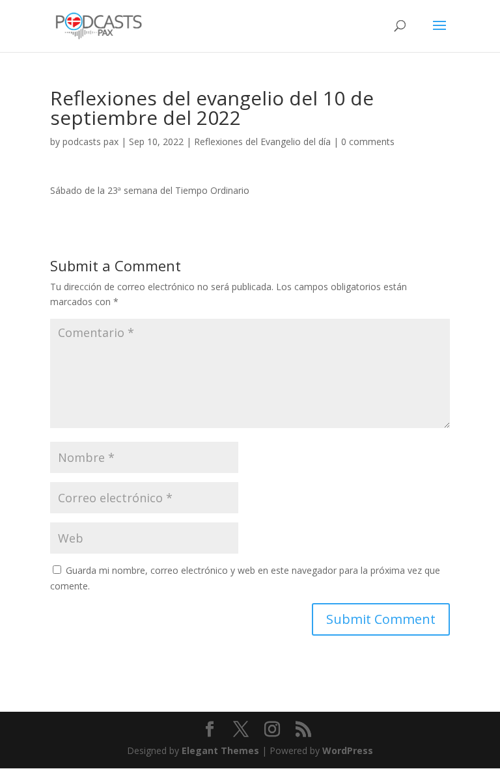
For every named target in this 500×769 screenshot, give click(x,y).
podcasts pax (90, 141)
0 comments (368, 141)
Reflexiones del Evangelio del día (262, 141)
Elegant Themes (220, 750)
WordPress (347, 750)
